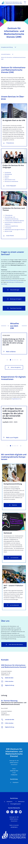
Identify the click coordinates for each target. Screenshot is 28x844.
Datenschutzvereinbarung (11, 280)
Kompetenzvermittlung (7, 47)
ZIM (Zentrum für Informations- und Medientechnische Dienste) (13, 666)
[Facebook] (11, 811)
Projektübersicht (16, 398)
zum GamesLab (14, 557)
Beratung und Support (15, 299)
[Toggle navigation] (15, 47)
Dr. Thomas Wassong (9, 701)
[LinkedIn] (16, 811)
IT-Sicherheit (8, 227)
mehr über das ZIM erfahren (16, 644)
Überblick (14, 505)
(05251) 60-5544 (14, 770)
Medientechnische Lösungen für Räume (15, 229)
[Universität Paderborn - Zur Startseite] (3, 2)
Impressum (15, 782)
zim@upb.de (14, 774)
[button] (7, 360)
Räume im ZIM (8, 231)
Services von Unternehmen (11, 181)
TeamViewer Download (15, 308)
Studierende (8, 172)
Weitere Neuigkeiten (16, 367)
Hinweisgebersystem (15, 803)
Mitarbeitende (8, 174)
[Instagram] (7, 811)
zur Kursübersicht (14, 605)
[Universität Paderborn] (14, 834)
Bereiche (7, 176)
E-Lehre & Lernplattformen (11, 226)
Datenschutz (21, 801)
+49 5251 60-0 (14, 827)
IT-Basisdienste (8, 215)
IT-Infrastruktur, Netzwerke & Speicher (14, 220)
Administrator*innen (10, 179)
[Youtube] (20, 811)
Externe (6, 178)
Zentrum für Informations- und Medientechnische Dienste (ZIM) (14, 2)
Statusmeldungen (14, 289)
